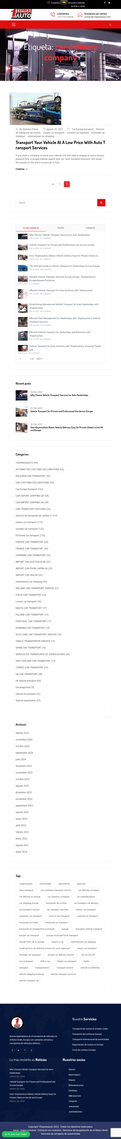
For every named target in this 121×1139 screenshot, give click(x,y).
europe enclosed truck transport (62, 935)
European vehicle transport (89, 929)
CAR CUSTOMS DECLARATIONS (32, 482)
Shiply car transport (66, 961)
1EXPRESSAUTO (24, 462)
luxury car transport (87, 948)
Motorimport (74, 1075)
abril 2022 (21, 825)
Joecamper (74, 1106)
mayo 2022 (21, 818)
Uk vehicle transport (26, 680)
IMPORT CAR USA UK (27, 575)
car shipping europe (29, 903)
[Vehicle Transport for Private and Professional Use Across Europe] (23, 246)
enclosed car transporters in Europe (36, 929)
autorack (81, 883)
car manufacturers (86, 896)
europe (65, 929)
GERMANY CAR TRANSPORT (31, 555)
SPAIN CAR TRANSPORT (28, 647)
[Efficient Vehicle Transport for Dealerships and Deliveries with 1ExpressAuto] (23, 335)
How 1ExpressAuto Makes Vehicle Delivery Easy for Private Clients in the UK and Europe (66, 429)
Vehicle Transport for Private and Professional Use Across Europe (61, 245)
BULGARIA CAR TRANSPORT (30, 476)
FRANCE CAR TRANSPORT (29, 548)
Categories (90, 228)
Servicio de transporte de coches (32, 515)
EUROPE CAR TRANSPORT (29, 542)
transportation (42, 967)
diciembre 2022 (24, 792)
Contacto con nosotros (49, 1130)
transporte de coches (56, 903)
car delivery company (88, 890)
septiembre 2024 (24, 752)
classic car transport (53, 132)
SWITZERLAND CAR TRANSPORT (33, 661)
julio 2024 (21, 759)
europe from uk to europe (31, 942)
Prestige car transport (30, 954)
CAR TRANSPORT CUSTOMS (31, 509)
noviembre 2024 (24, 739)
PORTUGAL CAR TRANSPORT (31, 621)
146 (32, 359)
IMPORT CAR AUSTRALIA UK (31, 561)
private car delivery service (61, 954)
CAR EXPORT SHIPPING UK (30, 495)
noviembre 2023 (24, 772)
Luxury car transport (26, 601)
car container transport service (56, 890)
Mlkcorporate (75, 1096)
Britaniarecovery (76, 1085)
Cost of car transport (59, 916)
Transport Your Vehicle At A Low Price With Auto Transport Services (60, 144)
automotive (64, 883)
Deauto (72, 1069)
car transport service (29, 909)
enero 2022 (21, 838)
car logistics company (59, 896)
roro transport (26, 961)
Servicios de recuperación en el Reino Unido (85, 1130)
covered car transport (78, 132)
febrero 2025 (22, 733)
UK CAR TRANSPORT (27, 674)
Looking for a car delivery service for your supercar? (44, 948)
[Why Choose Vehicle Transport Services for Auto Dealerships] (23, 236)
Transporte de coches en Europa (87, 1034)
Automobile (45, 883)
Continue (20, 169)
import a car (57, 942)
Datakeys (73, 1090)
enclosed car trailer (28, 922)
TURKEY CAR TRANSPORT (29, 667)
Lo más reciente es (30, 228)
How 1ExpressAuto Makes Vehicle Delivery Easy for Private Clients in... (64, 255)
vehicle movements (26, 694)
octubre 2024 (22, 746)
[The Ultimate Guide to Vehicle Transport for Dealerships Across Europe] (23, 268)
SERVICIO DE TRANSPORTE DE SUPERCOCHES (40, 654)
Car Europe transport (82, 129)
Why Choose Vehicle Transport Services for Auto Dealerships (59, 235)
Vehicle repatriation (26, 700)
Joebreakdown (75, 1112)
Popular (60, 228)
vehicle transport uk (29, 980)
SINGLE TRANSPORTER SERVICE (33, 641)
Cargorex (73, 1101)
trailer (86, 961)
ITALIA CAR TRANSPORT (28, 594)
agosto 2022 (22, 812)
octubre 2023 (22, 779)
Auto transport (26, 890)
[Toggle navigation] (14, 24)
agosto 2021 (22, 845)
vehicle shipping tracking (31, 974)
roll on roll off (88, 954)
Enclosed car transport (27, 535)
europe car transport (29, 935)
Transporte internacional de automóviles (90, 1039)
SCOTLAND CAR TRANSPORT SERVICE (36, 634)
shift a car (45, 961)
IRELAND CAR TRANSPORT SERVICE (35, 588)
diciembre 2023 (24, 766)
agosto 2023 (22, 785)
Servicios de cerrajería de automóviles (60, 1133)
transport (23, 967)
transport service (65, 967)
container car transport (30, 916)
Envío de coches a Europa (84, 1050)
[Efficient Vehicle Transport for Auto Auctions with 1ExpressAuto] (23, 293)
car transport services (57, 909)
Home (47, 68)
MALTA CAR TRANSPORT (29, 608)
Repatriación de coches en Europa (87, 1044)
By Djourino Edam (28, 129)
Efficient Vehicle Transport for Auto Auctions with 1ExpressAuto (61, 290)
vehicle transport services (63, 974)
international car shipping (41, 136)
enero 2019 (21, 851)
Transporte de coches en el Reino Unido (90, 1029)
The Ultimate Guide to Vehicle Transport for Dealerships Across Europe (64, 266)
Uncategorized (23, 687)
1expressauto (25, 883)
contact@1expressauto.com (98, 17)
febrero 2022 (22, 832)
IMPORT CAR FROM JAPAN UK (32, 568)
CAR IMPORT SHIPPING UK (30, 502)
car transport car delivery (86, 903)
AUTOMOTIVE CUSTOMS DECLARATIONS (37, 469)
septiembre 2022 (24, 805)
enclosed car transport (56, 922)
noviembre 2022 (24, 799)
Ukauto (72, 1080)
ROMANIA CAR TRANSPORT (30, 628)
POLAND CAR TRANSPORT (30, 614)
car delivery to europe (29, 896)
